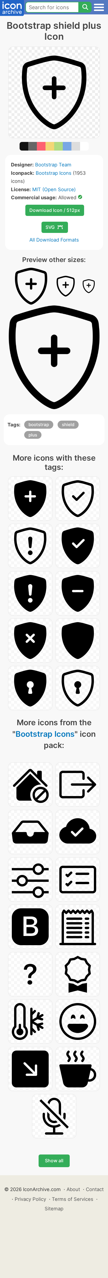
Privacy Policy (30, 1199)
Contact (95, 1189)
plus (33, 435)
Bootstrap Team (53, 165)
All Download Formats (54, 240)
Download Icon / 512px (54, 210)
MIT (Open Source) (54, 189)
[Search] (85, 7)
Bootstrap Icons (53, 173)
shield (68, 424)
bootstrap (39, 424)
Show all (54, 1160)
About (73, 1189)
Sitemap (54, 1208)
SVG (50, 227)
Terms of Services (72, 1199)
